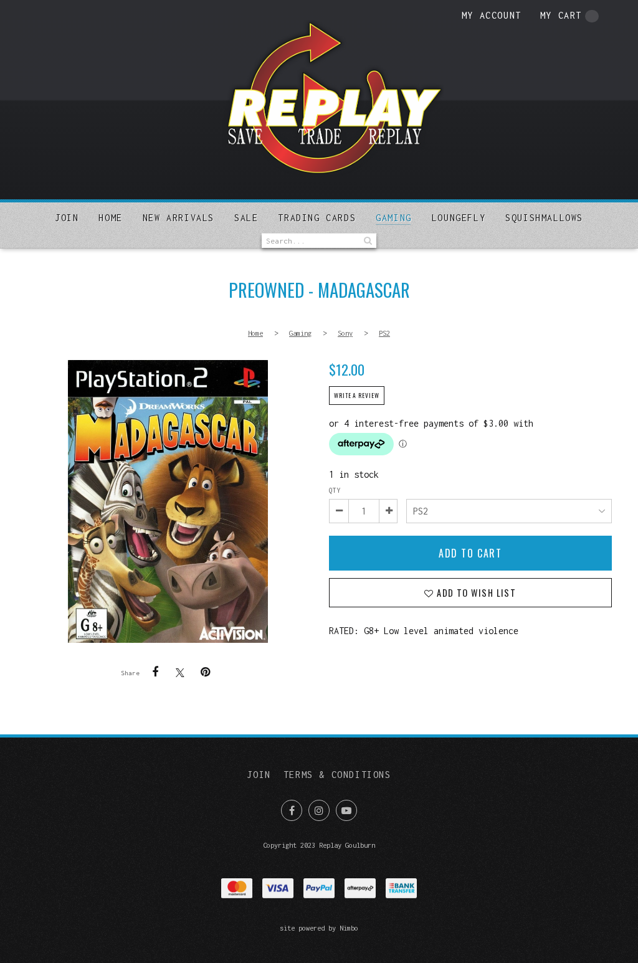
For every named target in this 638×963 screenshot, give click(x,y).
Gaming (394, 217)
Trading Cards (317, 217)
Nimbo (349, 928)
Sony (345, 333)
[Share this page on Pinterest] (205, 672)
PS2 (384, 333)
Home (110, 217)
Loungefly (458, 217)
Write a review (356, 395)
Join (67, 217)
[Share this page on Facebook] (155, 672)
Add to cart (470, 553)
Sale (246, 217)
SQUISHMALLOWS (544, 217)
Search (367, 241)
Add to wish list (475, 592)
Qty (334, 490)
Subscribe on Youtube (346, 810)
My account (491, 15)
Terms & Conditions (337, 774)
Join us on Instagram (319, 810)
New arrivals (178, 217)
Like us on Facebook (291, 810)
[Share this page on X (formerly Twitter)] (180, 672)
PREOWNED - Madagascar (167, 501)
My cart (561, 15)
